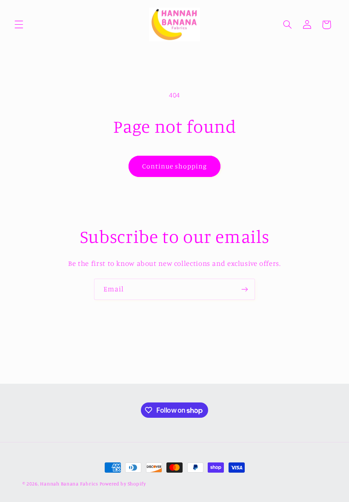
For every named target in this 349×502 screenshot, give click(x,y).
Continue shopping (174, 166)
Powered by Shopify (123, 484)
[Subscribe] (245, 289)
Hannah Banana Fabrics (69, 484)
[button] (19, 24)
